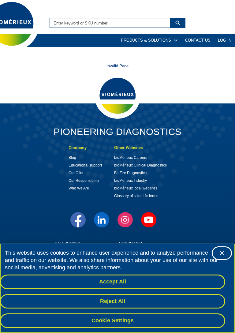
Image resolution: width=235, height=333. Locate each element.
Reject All (112, 301)
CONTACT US (198, 40)
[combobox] (108, 23)
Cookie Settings (112, 320)
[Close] (222, 253)
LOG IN (224, 40)
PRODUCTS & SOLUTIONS (146, 40)
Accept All (112, 282)
